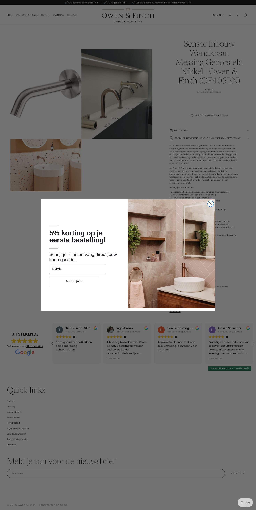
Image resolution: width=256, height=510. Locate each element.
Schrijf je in (74, 281)
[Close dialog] (211, 204)
